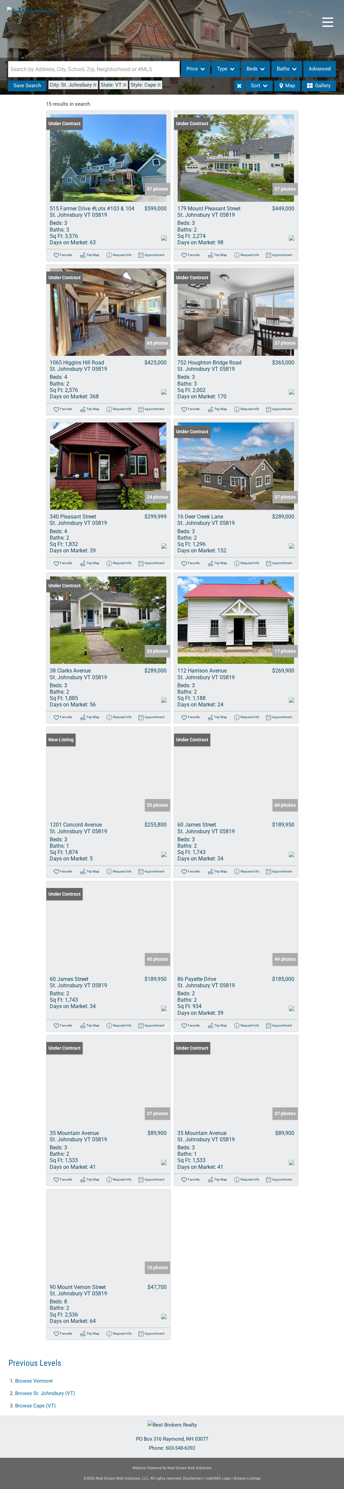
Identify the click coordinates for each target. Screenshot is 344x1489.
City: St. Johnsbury (71, 85)
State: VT (111, 85)
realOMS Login (218, 1478)
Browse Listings (247, 1478)
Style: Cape (143, 85)
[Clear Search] (239, 86)
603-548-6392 (180, 1448)
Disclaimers (193, 1478)
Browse (34, 1381)
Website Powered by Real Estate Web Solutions (172, 1468)
